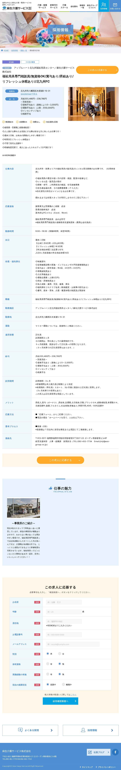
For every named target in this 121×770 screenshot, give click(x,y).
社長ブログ (99, 752)
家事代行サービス (54, 6)
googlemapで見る (29, 94)
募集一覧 (23, 50)
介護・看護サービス (42, 6)
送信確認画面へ (60, 701)
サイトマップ (87, 767)
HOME (6, 50)
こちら (73, 694)
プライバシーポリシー (107, 767)
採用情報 (103, 8)
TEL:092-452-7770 (9, 759)
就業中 (53, 684)
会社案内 (74, 6)
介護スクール (64, 6)
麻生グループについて (92, 6)
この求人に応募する (97, 69)
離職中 (69, 684)
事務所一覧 (82, 6)
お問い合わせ (115, 8)
